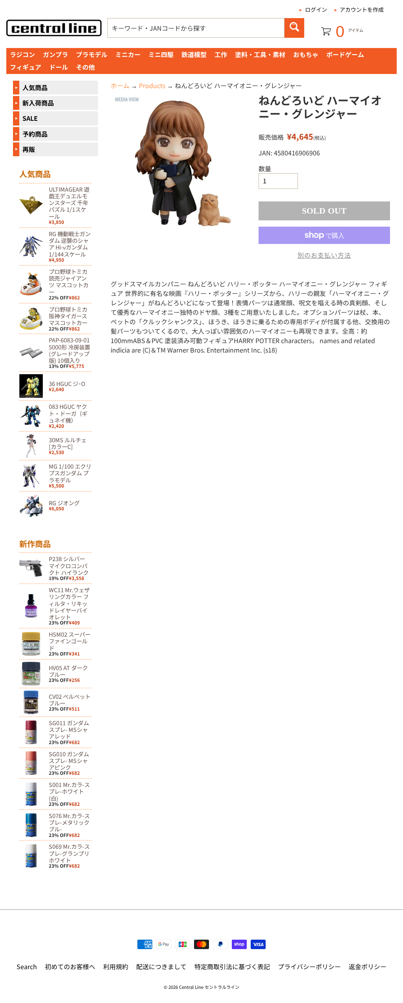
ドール (58, 67)
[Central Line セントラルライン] (54, 28)
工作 (220, 54)
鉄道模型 (194, 54)
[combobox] (196, 28)
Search (27, 966)
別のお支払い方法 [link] (324, 255)
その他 (85, 67)
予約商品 (35, 134)
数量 (265, 168)
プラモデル (91, 54)
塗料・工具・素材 (260, 54)
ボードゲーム (345, 54)
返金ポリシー (367, 966)
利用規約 (115, 966)
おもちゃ (305, 54)
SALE (30, 118)
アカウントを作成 (362, 9)
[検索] (294, 28)
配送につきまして (161, 966)
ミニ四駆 (161, 54)
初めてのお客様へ (70, 966)
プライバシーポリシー (309, 966)
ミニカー (127, 54)
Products (152, 85)
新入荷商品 (38, 102)
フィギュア (25, 67)
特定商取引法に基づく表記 (232, 966)
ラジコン (22, 54)
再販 (28, 149)
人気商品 (35, 87)
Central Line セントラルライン (209, 987)
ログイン (316, 9)
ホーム (120, 85)
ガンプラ (55, 54)
